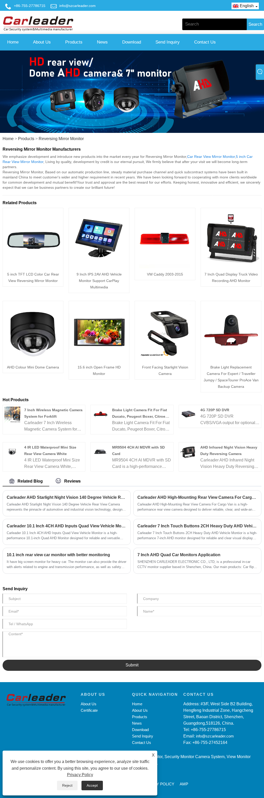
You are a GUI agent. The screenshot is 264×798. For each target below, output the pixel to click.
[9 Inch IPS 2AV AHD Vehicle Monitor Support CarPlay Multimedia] (99, 238)
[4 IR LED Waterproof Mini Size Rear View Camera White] (12, 451)
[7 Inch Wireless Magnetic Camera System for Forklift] (12, 414)
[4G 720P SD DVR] (188, 414)
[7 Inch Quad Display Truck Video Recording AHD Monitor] (231, 238)
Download (131, 42)
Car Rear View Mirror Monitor (211, 157)
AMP (184, 784)
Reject (67, 785)
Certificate (89, 710)
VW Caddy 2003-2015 (165, 274)
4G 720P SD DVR (214, 410)
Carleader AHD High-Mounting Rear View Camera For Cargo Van (197, 497)
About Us (42, 42)
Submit (132, 665)
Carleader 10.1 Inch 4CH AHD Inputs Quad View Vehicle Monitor (67, 526)
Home (13, 42)
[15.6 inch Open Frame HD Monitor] (99, 331)
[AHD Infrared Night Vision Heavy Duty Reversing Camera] (188, 451)
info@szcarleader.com (77, 6)
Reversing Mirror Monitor (61, 138)
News (102, 42)
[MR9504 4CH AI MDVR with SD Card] (100, 451)
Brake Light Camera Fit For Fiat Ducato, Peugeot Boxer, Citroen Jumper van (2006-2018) (140, 416)
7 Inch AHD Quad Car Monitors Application (178, 555)
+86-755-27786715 (29, 6)
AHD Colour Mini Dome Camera (33, 367)
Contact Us (205, 42)
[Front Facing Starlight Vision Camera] (165, 331)
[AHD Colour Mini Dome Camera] (33, 331)
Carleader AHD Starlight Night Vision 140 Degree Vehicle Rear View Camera (67, 497)
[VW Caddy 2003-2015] (165, 238)
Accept (92, 785)
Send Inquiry (167, 42)
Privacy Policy (80, 775)
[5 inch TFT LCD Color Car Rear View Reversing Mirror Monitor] (33, 238)
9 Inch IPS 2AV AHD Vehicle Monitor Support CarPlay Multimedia (99, 280)
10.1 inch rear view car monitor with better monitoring (58, 555)
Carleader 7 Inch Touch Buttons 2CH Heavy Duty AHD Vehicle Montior (197, 526)
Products (73, 42)
